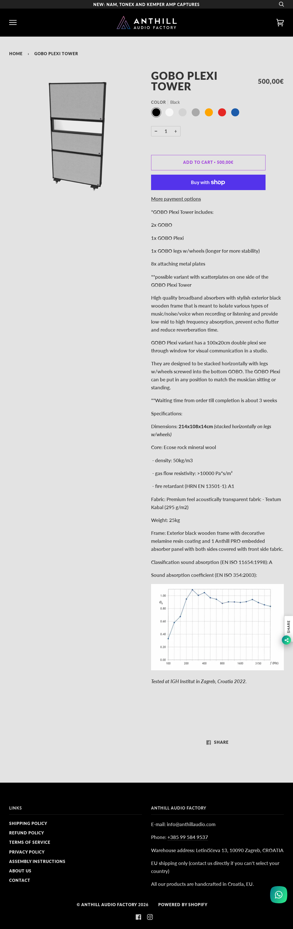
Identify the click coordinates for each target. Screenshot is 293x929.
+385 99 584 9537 (187, 837)
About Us (20, 870)
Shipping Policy (28, 823)
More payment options (176, 199)
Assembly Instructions (37, 861)
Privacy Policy (27, 852)
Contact (19, 880)
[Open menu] (17, 22)
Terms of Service (29, 842)
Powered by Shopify (182, 904)
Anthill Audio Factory (109, 904)
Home (16, 53)
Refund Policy (26, 832)
